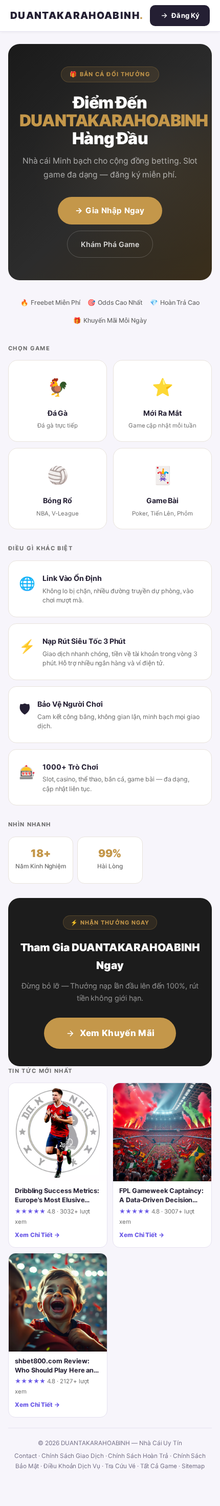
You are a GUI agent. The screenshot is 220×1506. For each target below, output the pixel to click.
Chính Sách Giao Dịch (72, 1455)
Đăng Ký (185, 15)
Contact (25, 1455)
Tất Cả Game (158, 1466)
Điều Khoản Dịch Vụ (71, 1466)
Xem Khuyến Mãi (117, 1033)
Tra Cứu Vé (120, 1466)
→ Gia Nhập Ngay (110, 210)
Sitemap (193, 1466)
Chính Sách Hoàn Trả (138, 1455)
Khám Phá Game (110, 244)
